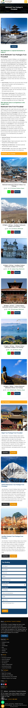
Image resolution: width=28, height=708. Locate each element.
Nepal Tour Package (6, 673)
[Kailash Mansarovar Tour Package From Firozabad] (14, 469)
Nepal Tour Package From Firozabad (12, 433)
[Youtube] (6, 684)
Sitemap (4, 650)
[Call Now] (2, 698)
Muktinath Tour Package (7, 675)
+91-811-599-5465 (12, 699)
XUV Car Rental (5, 661)
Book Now (17, 191)
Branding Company (14, 706)
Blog (3, 647)
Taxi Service (4, 662)
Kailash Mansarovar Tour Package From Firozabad (13, 485)
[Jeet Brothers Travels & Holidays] (6, 1)
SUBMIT (5, 611)
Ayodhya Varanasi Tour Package (9, 678)
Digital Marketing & (23, 705)
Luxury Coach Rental (6, 667)
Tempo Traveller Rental (7, 664)
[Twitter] (4, 684)
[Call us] (12, 191)
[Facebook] (2, 684)
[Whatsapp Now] (2, 702)
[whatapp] (8, 191)
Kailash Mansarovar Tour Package (9, 676)
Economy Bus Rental (6, 666)
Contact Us (4, 649)
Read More (5, 452)
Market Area (4, 652)
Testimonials (5, 645)
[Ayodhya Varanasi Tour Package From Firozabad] (14, 521)
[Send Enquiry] (1, 704)
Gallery (3, 644)
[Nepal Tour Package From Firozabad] (14, 418)
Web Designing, (16, 705)
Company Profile (5, 642)
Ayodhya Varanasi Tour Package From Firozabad (12, 537)
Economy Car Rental (6, 657)
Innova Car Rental (6, 659)
